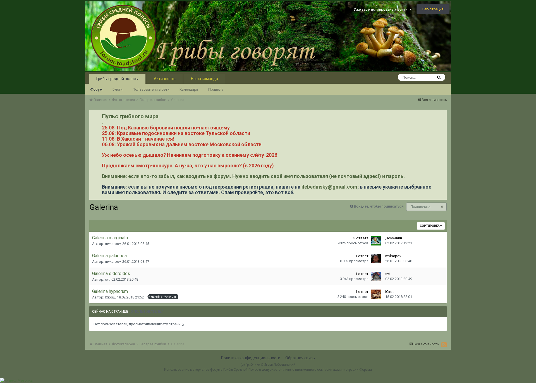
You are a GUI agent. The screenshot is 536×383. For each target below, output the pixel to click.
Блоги (118, 89)
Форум (96, 89)
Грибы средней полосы (117, 78)
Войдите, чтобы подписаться (379, 206)
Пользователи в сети (151, 89)
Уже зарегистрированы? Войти (381, 9)
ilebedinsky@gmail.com (329, 187)
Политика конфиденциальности (250, 358)
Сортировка (430, 225)
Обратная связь (300, 358)
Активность (165, 78)
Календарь (189, 89)
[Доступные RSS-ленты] (444, 344)
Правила (215, 89)
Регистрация (433, 9)
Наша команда (204, 78)
